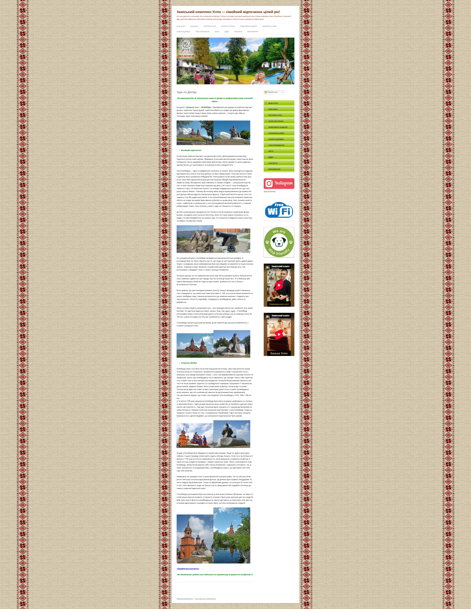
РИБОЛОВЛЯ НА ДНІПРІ (248, 26)
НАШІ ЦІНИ (194, 26)
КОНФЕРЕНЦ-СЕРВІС (269, 26)
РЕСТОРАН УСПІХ (210, 26)
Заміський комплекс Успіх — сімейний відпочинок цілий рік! (228, 12)
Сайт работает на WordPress (205, 599)
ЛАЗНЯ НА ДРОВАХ (183, 32)
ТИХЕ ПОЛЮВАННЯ (202, 32)
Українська (272, 92)
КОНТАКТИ (238, 32)
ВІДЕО (227, 32)
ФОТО (217, 32)
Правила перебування (185, 599)
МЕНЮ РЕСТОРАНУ (228, 26)
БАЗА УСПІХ (181, 26)
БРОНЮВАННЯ (252, 32)
